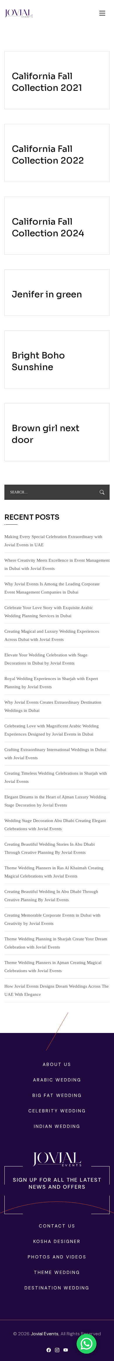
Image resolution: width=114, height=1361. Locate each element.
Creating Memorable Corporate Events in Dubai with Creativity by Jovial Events (52, 919)
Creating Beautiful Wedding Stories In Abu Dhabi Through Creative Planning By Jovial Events (49, 848)
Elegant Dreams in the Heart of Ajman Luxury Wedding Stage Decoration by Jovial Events (55, 801)
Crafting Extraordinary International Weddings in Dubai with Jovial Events (55, 753)
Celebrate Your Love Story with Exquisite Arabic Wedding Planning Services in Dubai (48, 611)
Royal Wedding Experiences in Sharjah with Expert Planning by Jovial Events (51, 682)
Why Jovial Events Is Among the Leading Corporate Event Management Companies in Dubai (52, 588)
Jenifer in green (47, 294)
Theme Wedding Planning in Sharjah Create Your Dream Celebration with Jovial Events (55, 943)
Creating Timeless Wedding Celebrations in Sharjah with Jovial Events (55, 777)
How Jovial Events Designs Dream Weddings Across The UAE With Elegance (56, 990)
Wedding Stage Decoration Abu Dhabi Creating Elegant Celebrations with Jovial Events (55, 824)
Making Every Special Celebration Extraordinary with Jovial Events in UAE (53, 540)
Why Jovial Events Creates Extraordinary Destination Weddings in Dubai (52, 706)
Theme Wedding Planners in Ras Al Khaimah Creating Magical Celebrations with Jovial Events (53, 872)
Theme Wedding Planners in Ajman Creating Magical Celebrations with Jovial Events (52, 966)
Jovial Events (44, 1334)
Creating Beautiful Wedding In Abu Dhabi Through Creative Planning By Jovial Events (51, 895)
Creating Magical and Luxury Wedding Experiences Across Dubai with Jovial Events (51, 635)
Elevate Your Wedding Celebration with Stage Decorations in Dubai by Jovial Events (45, 659)
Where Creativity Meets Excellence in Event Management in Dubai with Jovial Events (57, 564)
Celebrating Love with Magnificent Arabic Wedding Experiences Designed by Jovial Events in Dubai (51, 730)
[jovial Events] (18, 13)
